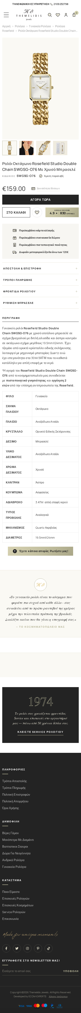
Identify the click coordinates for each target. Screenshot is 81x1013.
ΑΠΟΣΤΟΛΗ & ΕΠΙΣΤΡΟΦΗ (22, 268)
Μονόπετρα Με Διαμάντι (18, 840)
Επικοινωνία (10, 919)
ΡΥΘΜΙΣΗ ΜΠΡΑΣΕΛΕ (18, 303)
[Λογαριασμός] (65, 14)
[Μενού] (6, 15)
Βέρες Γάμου (10, 833)
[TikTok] (49, 948)
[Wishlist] (57, 14)
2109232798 (61, 4)
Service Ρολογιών (13, 912)
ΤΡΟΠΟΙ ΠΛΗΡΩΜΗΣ (18, 280)
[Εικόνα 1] (9, 148)
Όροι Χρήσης (10, 808)
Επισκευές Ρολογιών (15, 898)
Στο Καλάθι (16, 212)
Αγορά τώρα (40, 199)
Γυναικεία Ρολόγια (40, 26)
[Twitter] (17, 948)
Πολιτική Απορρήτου (15, 801)
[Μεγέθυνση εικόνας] (40, 89)
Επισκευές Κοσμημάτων (18, 905)
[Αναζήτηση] (49, 14)
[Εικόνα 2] (26, 148)
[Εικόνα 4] (60, 148)
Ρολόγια (20, 26)
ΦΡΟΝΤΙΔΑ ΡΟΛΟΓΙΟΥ (19, 291)
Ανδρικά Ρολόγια (13, 860)
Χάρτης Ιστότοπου (58, 996)
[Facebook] (6, 948)
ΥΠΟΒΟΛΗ (71, 971)
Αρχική (6, 26)
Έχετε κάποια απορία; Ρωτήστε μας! (41, 551)
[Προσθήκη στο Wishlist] (37, 212)
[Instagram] (27, 948)
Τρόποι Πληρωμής (14, 788)
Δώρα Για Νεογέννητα (16, 853)
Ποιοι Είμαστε (11, 892)
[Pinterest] (38, 948)
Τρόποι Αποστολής (14, 781)
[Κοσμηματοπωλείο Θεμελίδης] (28, 15)
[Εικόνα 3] (43, 148)
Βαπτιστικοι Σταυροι (15, 846)
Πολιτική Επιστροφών (16, 794)
